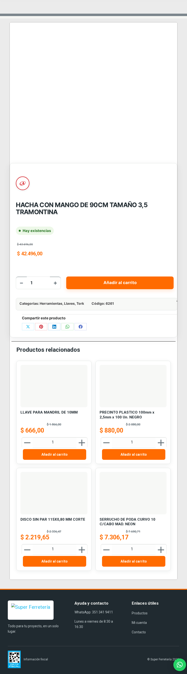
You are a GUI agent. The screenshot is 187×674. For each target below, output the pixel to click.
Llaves (69, 303)
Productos (140, 613)
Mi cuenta (139, 623)
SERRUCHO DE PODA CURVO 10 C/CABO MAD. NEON (127, 521)
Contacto (139, 632)
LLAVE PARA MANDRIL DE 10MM (49, 412)
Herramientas (51, 303)
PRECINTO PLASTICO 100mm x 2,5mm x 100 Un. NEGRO (127, 414)
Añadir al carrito (120, 282)
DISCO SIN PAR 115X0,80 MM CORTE (52, 519)
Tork (80, 303)
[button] (179, 664)
